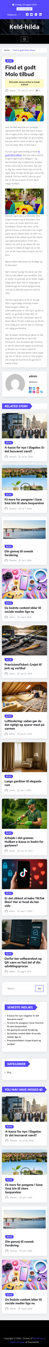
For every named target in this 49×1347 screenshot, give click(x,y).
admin (13, 90)
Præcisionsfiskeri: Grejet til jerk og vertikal (23, 666)
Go (39, 988)
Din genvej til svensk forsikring (22, 1029)
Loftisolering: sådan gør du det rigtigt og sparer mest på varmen (24, 724)
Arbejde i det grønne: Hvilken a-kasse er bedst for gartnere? (24, 841)
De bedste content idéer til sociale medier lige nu (23, 609)
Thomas (12, 456)
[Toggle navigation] (24, 39)
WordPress (38, 1338)
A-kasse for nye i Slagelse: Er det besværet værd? (24, 449)
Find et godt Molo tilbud (24, 50)
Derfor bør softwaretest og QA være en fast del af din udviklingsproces (23, 962)
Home (7, 50)
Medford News (17, 1342)
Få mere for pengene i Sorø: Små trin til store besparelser (24, 501)
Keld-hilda (24, 27)
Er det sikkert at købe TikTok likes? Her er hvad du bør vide (24, 901)
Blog (9, 1072)
